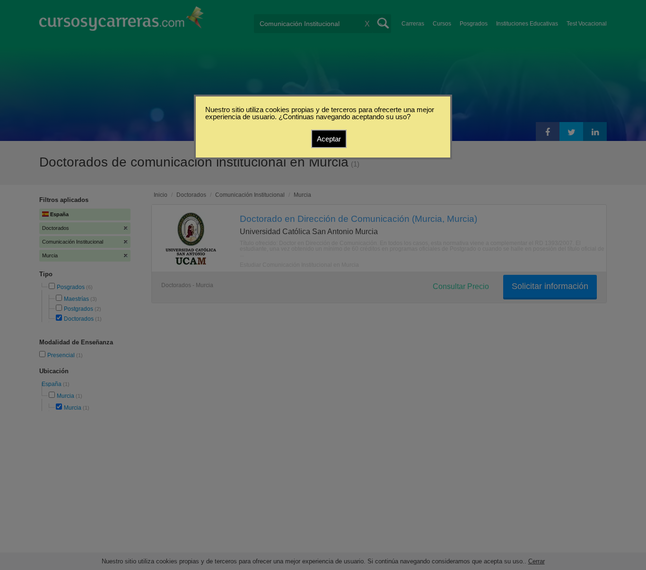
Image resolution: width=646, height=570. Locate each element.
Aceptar (329, 139)
